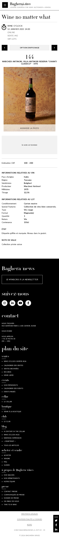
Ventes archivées (11, 369)
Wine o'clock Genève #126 (15, 361)
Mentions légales (29, 514)
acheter (7, 455)
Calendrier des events (13, 388)
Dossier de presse (11, 498)
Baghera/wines (30, 4)
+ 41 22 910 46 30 (8, 339)
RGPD (29, 525)
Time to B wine (10, 504)
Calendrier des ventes (13, 365)
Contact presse (10, 491)
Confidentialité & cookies (29, 519)
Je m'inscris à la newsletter (22, 279)
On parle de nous (11, 501)
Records (7, 372)
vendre (7, 458)
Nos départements (12, 478)
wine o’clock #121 (11, 435)
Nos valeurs (9, 475)
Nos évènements (11, 385)
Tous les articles (11, 445)
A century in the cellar (14, 431)
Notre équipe (9, 481)
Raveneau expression (12, 438)
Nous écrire (7, 331)
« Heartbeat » (9, 441)
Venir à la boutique (12, 411)
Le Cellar (8, 401)
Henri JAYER (8, 375)
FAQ (5, 462)
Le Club (7, 421)
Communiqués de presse (14, 495)
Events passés (9, 392)
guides (7, 465)
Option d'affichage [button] (29, 48)
